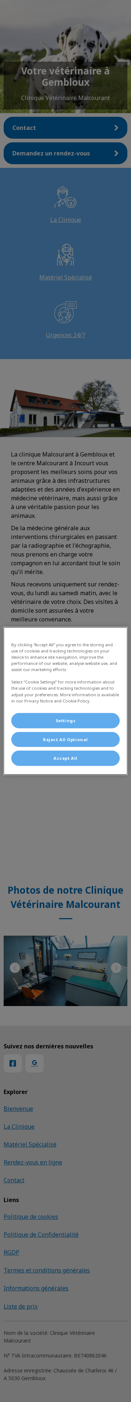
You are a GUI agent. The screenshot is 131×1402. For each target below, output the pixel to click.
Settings (66, 720)
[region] (65, 701)
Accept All (65, 758)
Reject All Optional (65, 739)
